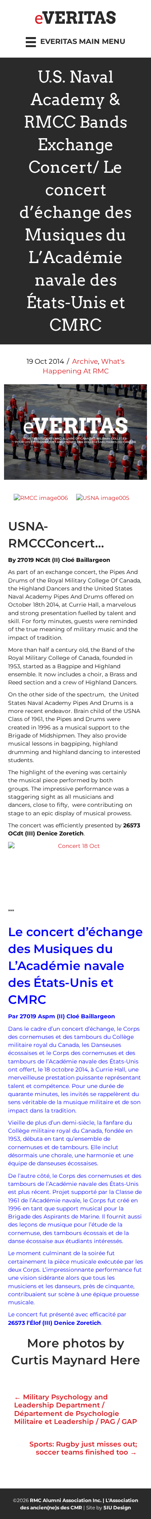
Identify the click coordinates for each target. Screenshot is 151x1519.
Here (125, 1360)
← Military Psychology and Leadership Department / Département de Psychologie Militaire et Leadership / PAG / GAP (75, 1409)
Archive (85, 361)
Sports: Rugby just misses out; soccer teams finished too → (83, 1448)
